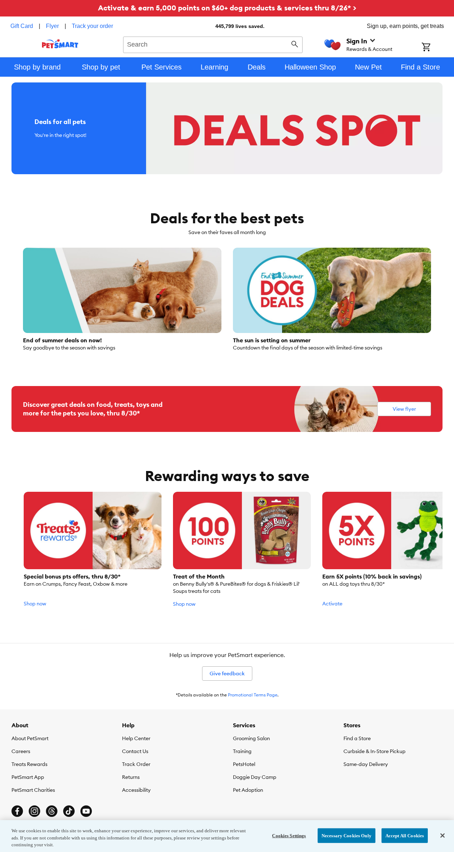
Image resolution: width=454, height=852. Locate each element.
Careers (20, 751)
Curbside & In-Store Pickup (374, 751)
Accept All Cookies (404, 835)
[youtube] (86, 811)
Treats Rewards (29, 764)
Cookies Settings (289, 835)
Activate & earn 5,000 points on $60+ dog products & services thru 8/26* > (227, 7)
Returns (131, 777)
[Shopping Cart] (435, 48)
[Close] (442, 835)
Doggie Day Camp (254, 777)
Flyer (52, 26)
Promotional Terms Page (252, 695)
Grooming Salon (251, 738)
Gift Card (21, 26)
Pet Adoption (248, 790)
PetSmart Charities (33, 790)
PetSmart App (27, 777)
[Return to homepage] (60, 43)
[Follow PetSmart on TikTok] (69, 811)
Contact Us (135, 751)
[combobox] (213, 44)
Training (242, 751)
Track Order (136, 764)
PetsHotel (244, 764)
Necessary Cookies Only (346, 835)
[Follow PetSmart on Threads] (51, 811)
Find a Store (357, 738)
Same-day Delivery (365, 764)
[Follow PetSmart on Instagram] (34, 811)
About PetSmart (29, 738)
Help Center (136, 738)
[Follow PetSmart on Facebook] (17, 811)
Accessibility (136, 790)
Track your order (92, 26)
